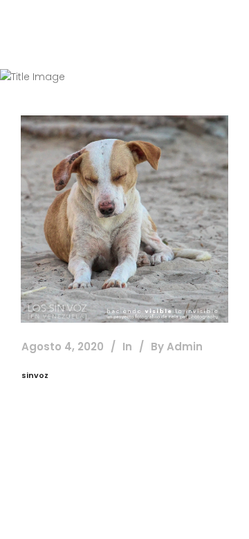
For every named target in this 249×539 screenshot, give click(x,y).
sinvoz (34, 375)
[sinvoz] (124, 219)
